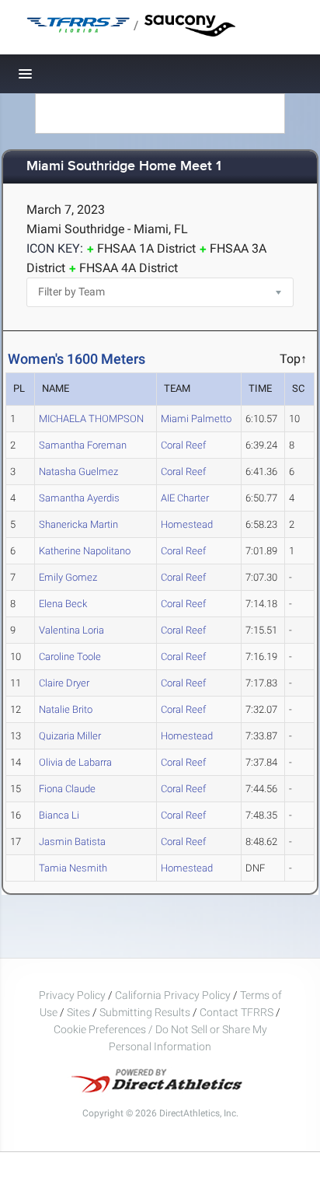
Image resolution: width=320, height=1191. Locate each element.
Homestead (187, 524)
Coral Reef (183, 445)
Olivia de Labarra (75, 762)
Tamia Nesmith (73, 868)
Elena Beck (63, 603)
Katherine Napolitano (84, 551)
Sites (78, 1012)
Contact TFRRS (238, 1012)
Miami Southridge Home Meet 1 (123, 167)
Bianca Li (59, 815)
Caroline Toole (70, 656)
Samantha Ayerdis (79, 498)
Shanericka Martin (78, 524)
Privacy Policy (72, 995)
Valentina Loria (71, 630)
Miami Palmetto (196, 418)
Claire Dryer (64, 683)
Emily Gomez (68, 577)
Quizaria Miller (70, 736)
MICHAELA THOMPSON (91, 418)
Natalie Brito (65, 709)
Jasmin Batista (72, 841)
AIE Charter (185, 498)
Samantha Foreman (83, 445)
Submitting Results (144, 1012)
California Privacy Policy (173, 995)
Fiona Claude (67, 789)
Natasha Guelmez (78, 471)
